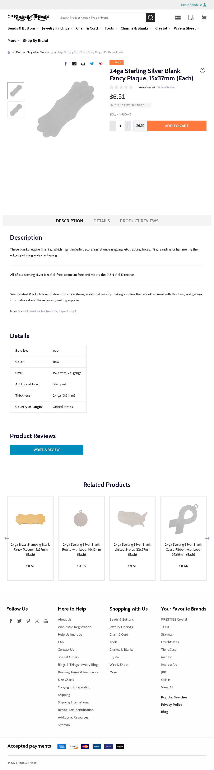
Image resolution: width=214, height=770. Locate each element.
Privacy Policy (171, 705)
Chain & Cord (87, 28)
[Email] (74, 63)
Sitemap (64, 725)
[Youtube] (45, 621)
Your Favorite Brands (183, 609)
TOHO (166, 627)
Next (207, 538)
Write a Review (166, 87)
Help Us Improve (70, 634)
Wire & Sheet (185, 28)
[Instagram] (37, 621)
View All (167, 687)
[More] (38, 28)
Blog (164, 712)
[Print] (83, 63)
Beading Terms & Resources (78, 672)
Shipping (64, 695)
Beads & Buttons (22, 28)
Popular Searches (174, 697)
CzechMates (170, 642)
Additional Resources (73, 717)
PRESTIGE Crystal (174, 619)
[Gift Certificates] (178, 17)
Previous (7, 538)
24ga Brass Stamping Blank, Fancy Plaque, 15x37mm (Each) (30, 549)
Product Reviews (139, 220)
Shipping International (73, 702)
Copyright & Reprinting (74, 687)
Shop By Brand (35, 40)
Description (69, 220)
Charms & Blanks (135, 28)
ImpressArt (169, 665)
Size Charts (66, 680)
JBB (163, 672)
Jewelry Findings (55, 28)
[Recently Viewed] (191, 17)
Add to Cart (177, 125)
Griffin (165, 680)
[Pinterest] (100, 63)
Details (101, 220)
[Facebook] (65, 63)
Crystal (161, 28)
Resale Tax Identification (76, 710)
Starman (167, 634)
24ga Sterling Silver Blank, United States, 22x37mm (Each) (132, 549)
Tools (109, 28)
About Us (64, 619)
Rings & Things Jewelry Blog (78, 665)
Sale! (162, 17)
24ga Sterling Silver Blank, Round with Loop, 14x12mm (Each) (81, 549)
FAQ (61, 642)
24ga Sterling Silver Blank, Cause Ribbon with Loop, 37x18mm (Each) (183, 549)
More (12, 40)
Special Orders (68, 657)
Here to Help (72, 609)
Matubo (166, 657)
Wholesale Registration (74, 627)
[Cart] (203, 17)
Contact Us (66, 650)
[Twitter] (92, 63)
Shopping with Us (129, 609)
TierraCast (168, 650)
